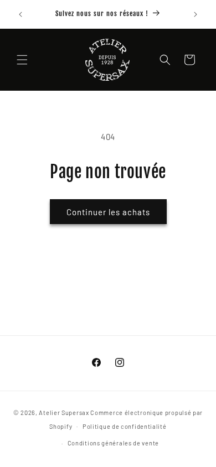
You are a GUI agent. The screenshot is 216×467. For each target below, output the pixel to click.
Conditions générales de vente (113, 443)
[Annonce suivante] (195, 14)
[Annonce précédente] (20, 14)
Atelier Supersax (64, 412)
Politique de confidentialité (125, 426)
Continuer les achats (108, 212)
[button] (22, 60)
